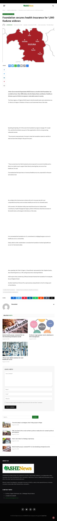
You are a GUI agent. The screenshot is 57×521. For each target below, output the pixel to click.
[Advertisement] (32, 79)
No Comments (42, 25)
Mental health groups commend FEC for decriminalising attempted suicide (13, 336)
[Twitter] (4, 73)
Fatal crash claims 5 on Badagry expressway (23, 439)
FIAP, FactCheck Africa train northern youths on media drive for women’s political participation (33, 431)
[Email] (4, 85)
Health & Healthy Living (8, 14)
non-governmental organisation (10, 292)
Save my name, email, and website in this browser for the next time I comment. (24, 402)
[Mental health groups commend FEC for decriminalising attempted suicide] (15, 326)
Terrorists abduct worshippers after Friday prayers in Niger (27, 423)
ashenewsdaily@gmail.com (11, 498)
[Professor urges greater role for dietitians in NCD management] (41, 326)
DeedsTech (44, 515)
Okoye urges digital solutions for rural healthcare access (13, 358)
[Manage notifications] (53, 518)
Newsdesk (9, 25)
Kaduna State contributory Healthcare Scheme (27, 289)
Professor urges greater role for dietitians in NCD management (41, 336)
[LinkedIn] (4, 77)
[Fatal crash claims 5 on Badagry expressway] (7, 441)
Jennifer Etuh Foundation (9, 289)
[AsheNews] (28, 5)
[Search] (53, 5)
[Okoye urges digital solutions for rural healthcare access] (15, 349)
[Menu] (4, 5)
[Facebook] (4, 69)
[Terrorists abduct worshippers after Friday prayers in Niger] (7, 425)
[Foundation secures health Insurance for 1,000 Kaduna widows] (28, 45)
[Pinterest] (4, 81)
